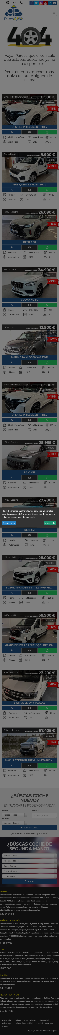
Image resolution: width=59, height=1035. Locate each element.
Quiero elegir (9, 523)
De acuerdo (49, 523)
